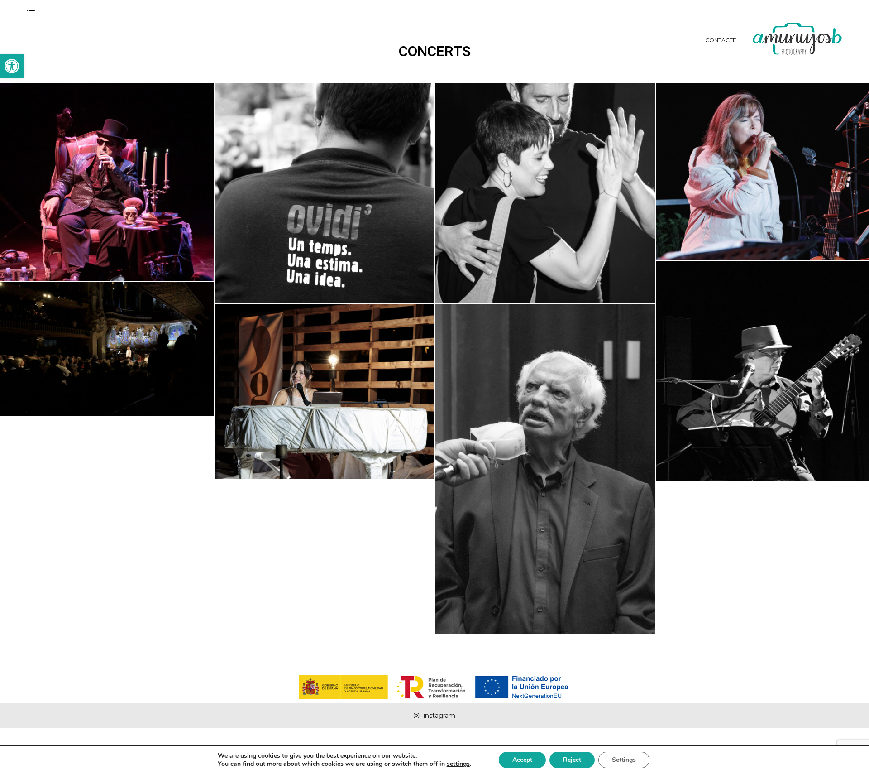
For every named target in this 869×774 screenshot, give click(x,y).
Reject (572, 759)
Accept (522, 759)
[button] (12, 66)
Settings (624, 759)
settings (458, 764)
